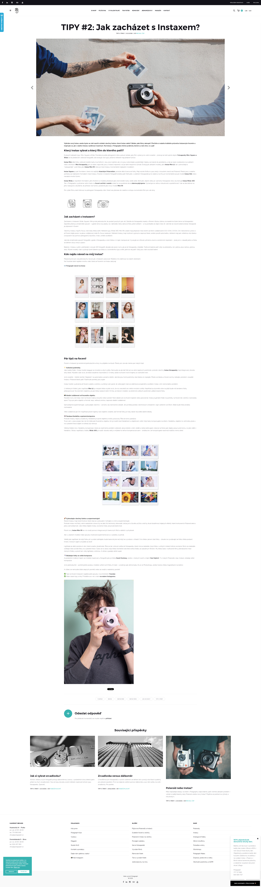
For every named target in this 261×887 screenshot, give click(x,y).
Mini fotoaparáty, (82, 164)
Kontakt (167, 10)
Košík (248, 2)
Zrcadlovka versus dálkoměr (115, 775)
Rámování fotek (137, 853)
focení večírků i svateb (103, 183)
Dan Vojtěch (154, 558)
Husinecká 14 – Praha (17, 828)
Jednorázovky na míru (140, 862)
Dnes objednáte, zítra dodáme (244, 883)
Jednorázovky (147, 10)
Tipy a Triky (120, 33)
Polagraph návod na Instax (75, 266)
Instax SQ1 (188, 174)
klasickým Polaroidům (107, 171)
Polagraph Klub (76, 833)
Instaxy (195, 833)
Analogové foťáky (199, 837)
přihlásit (109, 718)
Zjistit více (17, 867)
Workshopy (197, 849)
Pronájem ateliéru (138, 841)
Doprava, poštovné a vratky (202, 858)
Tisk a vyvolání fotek (139, 858)
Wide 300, (93, 430)
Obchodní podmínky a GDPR (203, 862)
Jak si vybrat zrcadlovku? (45, 775)
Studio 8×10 (75, 845)
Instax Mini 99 (90, 167)
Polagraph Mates (199, 853)
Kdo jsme (74, 828)
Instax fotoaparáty (170, 370)
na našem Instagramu (107, 576)
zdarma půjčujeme (138, 183)
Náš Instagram (78, 858)
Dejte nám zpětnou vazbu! (80, 853)
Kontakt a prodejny (77, 849)
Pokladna (256, 2)
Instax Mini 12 (170, 164)
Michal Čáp (140, 33)
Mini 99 (120, 186)
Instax (110, 699)
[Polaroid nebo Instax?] (198, 760)
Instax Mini (68, 162)
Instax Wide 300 (189, 181)
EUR (250, 10)
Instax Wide (68, 181)
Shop (195, 823)
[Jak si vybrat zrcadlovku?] (62, 754)
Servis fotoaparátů (138, 845)
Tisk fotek (126, 10)
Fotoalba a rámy (199, 845)
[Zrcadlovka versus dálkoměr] (130, 754)
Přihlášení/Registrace (236, 2)
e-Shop (93, 10)
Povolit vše (24, 871)
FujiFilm (100, 699)
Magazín (158, 10)
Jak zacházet (146, 699)
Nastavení (11, 871)
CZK (246, 10)
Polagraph (75, 823)
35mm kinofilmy (199, 841)
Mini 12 (90, 388)
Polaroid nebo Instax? (179, 788)
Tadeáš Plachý (55, 788)
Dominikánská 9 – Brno (18, 839)
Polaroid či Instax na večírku (142, 837)
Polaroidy (196, 828)
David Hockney (121, 558)
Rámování (135, 10)
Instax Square (69, 171)
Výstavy (73, 837)
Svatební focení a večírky (141, 833)
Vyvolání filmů (114, 10)
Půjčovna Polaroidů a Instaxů (142, 828)
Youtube (112, 574)
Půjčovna (102, 10)
